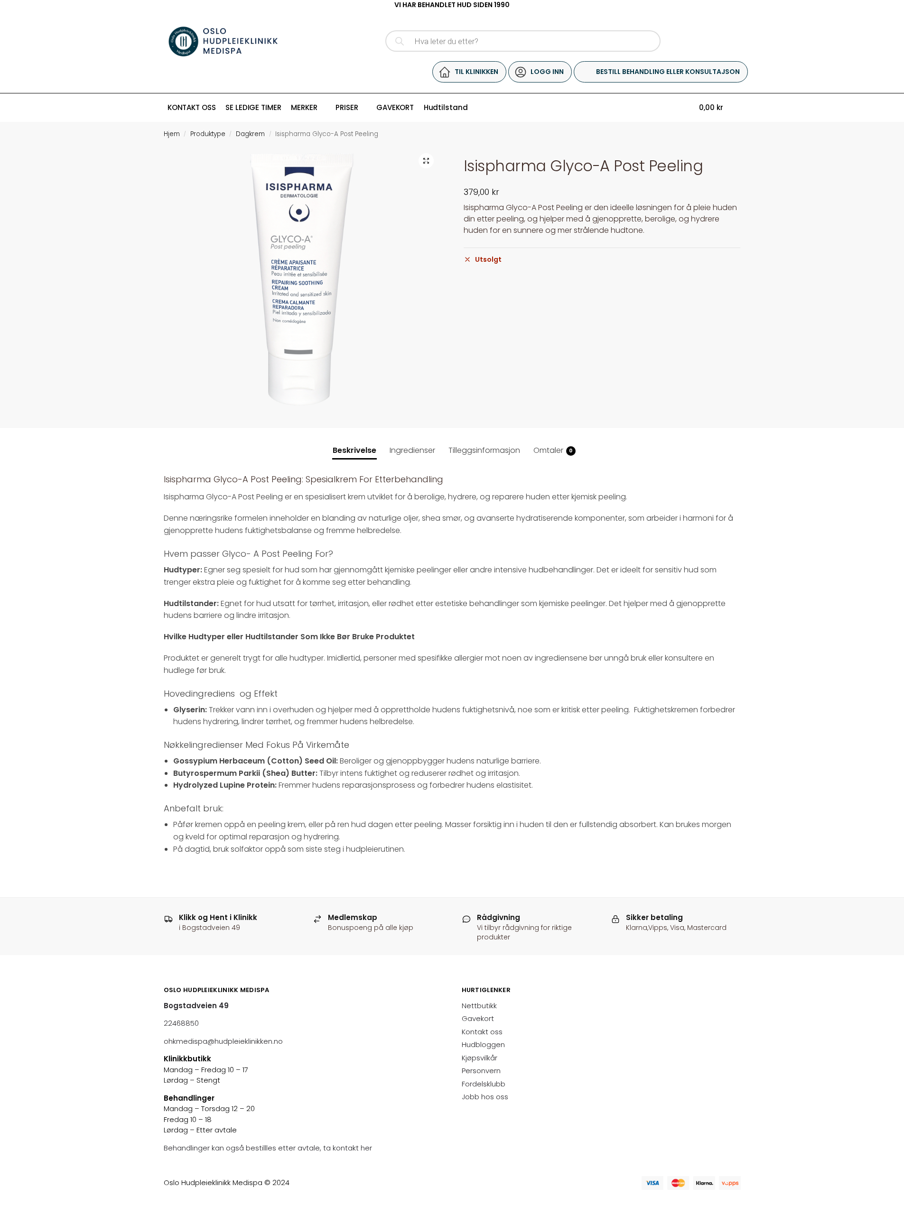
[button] (426, 160)
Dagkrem (250, 133)
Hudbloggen (483, 1044)
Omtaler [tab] (553, 450)
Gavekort (478, 1018)
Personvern (481, 1071)
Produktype (207, 133)
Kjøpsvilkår (479, 1058)
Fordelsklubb (483, 1084)
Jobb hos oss (485, 1097)
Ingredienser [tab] (412, 450)
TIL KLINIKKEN (476, 71)
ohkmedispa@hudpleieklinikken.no (223, 1041)
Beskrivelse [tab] (354, 450)
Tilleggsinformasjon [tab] (484, 450)
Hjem (172, 133)
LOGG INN (547, 71)
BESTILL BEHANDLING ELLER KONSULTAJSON (668, 71)
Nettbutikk (479, 1006)
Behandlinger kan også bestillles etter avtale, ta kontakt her (269, 1148)
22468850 (181, 1023)
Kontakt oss (482, 1032)
